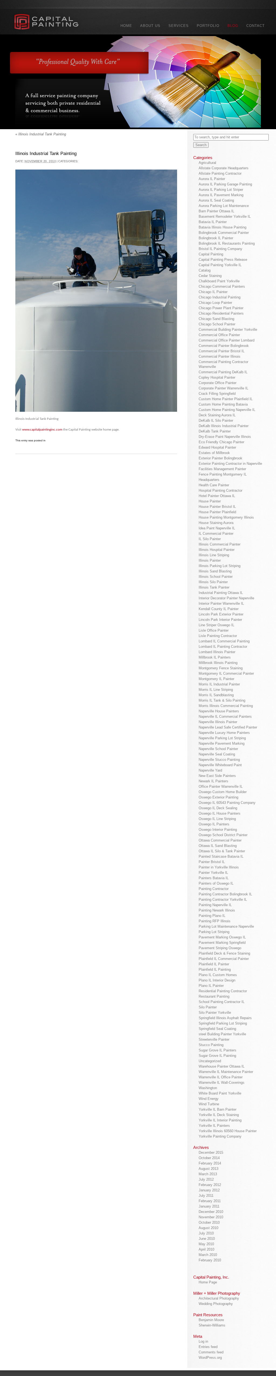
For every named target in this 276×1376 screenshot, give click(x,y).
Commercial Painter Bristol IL (221, 351)
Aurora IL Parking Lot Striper (221, 190)
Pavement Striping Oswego (220, 948)
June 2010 (207, 1239)
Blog (232, 26)
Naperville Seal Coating (217, 754)
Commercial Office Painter (219, 335)
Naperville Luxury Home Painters (224, 733)
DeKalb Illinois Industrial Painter (224, 426)
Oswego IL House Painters (219, 813)
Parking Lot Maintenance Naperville (226, 926)
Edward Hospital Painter (217, 447)
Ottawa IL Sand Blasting (218, 846)
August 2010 (208, 1228)
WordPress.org (210, 1358)
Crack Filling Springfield (217, 394)
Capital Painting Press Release (223, 260)
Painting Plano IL (212, 916)
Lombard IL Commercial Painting (224, 641)
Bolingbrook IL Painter (216, 238)
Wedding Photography (216, 1304)
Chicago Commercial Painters (222, 286)
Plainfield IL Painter (214, 964)
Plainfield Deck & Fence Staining (224, 953)
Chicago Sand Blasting (216, 319)
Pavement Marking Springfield (222, 943)
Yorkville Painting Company (220, 1136)
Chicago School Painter (217, 324)
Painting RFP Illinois (214, 921)
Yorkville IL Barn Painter (217, 1109)
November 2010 (211, 1217)
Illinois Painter (210, 560)
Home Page (208, 1282)
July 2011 (206, 1196)
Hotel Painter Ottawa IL (217, 496)
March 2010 (208, 1255)
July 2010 (206, 1233)
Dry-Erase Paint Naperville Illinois (225, 437)
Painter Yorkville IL (213, 873)
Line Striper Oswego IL (216, 625)
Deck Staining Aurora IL (217, 415)
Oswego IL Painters (214, 824)
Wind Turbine (209, 1104)
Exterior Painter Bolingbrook (220, 458)
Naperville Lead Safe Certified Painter (228, 727)
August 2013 (208, 1169)
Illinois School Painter (216, 577)
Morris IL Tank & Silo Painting (222, 700)
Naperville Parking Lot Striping (222, 738)
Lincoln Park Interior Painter (220, 620)
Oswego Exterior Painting (218, 797)
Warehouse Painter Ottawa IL (221, 1066)
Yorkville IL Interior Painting (220, 1120)
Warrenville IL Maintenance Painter (226, 1072)
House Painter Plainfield (217, 512)
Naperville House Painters (219, 711)
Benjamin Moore (211, 1320)
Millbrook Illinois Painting (218, 663)
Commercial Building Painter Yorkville (228, 330)
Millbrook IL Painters (215, 657)
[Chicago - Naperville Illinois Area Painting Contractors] (52, 23)
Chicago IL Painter (213, 292)
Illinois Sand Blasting (215, 571)
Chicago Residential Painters (221, 313)
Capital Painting (211, 254)
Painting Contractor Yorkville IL (223, 900)
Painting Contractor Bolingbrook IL (225, 894)
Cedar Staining (210, 276)
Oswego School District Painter (223, 835)
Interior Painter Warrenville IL (221, 603)
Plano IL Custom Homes (218, 975)
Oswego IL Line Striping (217, 819)
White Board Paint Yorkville (220, 1093)
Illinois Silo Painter (213, 582)
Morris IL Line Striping (216, 690)
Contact (255, 26)
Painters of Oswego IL (216, 883)
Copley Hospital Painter (217, 377)
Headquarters (209, 480)
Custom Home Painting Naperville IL (227, 410)
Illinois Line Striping (214, 555)
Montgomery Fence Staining (221, 668)
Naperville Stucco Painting (219, 760)
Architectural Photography (219, 1298)
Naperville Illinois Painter (218, 722)
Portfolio (208, 26)
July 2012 (206, 1179)
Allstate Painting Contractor (220, 173)
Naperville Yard (210, 770)
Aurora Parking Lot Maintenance (224, 206)
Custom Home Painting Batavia (223, 404)
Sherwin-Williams (212, 1325)
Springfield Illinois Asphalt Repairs (225, 1018)
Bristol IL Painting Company (220, 249)
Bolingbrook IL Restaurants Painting (227, 243)
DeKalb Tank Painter (215, 431)
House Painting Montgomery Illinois (226, 517)
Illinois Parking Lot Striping (219, 566)
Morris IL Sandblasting (216, 695)
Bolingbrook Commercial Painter (224, 233)
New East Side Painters (217, 776)
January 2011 (209, 1206)
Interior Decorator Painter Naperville (226, 598)
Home (126, 26)
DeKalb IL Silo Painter (216, 420)
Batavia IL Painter (213, 222)
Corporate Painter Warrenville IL (223, 388)
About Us (150, 26)
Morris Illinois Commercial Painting (226, 706)
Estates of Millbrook (214, 453)
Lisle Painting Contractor (218, 636)
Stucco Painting (211, 1045)
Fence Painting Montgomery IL (223, 474)
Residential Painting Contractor (223, 991)
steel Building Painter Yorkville (222, 1034)
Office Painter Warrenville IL (221, 786)
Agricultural (207, 163)
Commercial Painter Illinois (219, 356)
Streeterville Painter (214, 1039)
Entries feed (208, 1347)
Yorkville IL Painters (214, 1126)
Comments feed (211, 1352)
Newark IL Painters (213, 781)
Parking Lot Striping (214, 932)
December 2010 (211, 1212)
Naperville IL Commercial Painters (225, 717)
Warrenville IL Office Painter (221, 1077)
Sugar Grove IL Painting (217, 1056)
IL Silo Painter (210, 539)
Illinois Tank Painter (214, 587)
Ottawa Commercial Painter (220, 840)
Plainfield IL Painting (215, 969)
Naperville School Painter (218, 749)
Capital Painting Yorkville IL (220, 265)
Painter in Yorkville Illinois (219, 867)
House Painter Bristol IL (217, 507)
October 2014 (209, 1158)
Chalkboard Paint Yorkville (219, 281)
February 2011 (210, 1201)
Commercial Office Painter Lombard (226, 340)
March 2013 (208, 1174)
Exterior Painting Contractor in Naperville (230, 464)
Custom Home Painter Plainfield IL (226, 399)
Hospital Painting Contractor (220, 490)
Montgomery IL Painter (216, 679)
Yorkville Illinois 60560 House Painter (228, 1131)
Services (178, 26)
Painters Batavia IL (214, 878)
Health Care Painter (214, 485)
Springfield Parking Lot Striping (223, 1023)
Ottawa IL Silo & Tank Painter (222, 851)
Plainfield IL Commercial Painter (224, 959)
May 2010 (206, 1244)
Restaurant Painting (214, 996)
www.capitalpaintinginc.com (42, 429)
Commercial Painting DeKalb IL (223, 372)
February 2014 (210, 1163)
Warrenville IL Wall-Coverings (221, 1083)
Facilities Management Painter (222, 469)
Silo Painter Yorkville (215, 1013)
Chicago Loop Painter (215, 303)
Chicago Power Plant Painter (221, 308)
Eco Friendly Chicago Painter (221, 442)
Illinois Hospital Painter (216, 550)
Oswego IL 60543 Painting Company (227, 803)
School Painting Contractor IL (221, 1002)
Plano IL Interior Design (217, 980)
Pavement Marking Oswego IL (222, 937)
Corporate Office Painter (217, 383)
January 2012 (209, 1190)
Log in (203, 1341)
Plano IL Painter (211, 986)
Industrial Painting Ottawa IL (221, 593)
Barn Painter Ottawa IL (216, 211)
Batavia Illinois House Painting (222, 227)
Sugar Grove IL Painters (217, 1050)
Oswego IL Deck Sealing (218, 808)
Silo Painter (208, 1007)
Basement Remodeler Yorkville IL (225, 216)
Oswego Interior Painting (218, 830)
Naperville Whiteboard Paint (220, 765)
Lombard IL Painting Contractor (223, 647)
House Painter (210, 501)
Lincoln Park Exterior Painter (221, 614)
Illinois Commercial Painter (219, 544)
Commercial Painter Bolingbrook (224, 346)
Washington (208, 1088)
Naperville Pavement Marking (221, 743)
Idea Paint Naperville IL (217, 528)
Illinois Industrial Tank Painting (40, 134)
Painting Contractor (214, 889)
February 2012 (210, 1185)
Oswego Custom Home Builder (223, 792)
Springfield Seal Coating (217, 1029)
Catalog (205, 270)
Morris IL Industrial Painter (219, 684)
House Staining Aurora (216, 523)
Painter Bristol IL (212, 862)
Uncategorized (210, 1061)
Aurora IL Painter (212, 179)
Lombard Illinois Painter (217, 652)
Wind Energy (209, 1099)
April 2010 (206, 1249)
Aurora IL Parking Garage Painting (225, 184)
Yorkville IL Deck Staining (219, 1115)
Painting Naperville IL (215, 905)
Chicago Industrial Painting (219, 297)
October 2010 (209, 1222)
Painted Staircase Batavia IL (221, 856)
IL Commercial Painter (216, 534)
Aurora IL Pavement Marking (221, 195)
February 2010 (210, 1260)
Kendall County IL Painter (219, 609)
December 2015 (211, 1152)
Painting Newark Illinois (217, 910)
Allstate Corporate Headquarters (224, 168)
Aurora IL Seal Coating (216, 200)
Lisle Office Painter (214, 630)
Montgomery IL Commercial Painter (226, 673)
